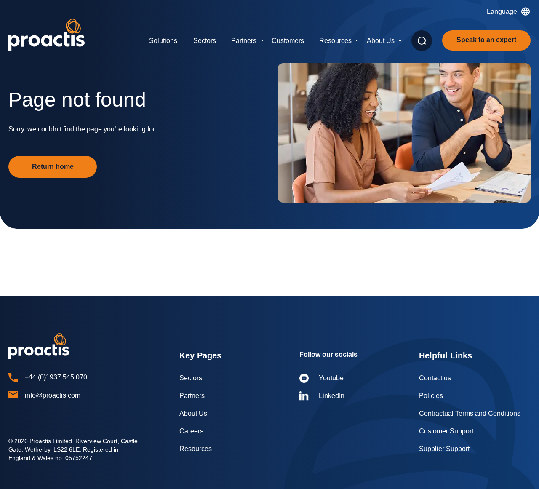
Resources (335, 40)
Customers (288, 40)
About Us (381, 40)
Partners (243, 40)
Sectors (204, 40)
